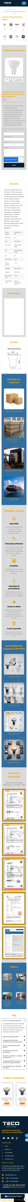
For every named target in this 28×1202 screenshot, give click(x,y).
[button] (17, 3)
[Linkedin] (12, 1138)
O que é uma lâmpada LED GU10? (12, 1020)
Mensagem (6, 147)
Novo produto (17, 102)
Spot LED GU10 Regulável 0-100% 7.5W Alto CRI (14, 1099)
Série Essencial (6, 102)
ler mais (14, 1103)
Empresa (6, 142)
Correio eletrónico (8, 136)
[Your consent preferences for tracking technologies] (25, 1199)
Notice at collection (8, 1200)
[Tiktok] (17, 1138)
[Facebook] (4, 1138)
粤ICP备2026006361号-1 (17, 1187)
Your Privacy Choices (15, 1196)
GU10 (11, 102)
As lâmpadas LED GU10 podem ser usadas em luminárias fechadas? (12, 1061)
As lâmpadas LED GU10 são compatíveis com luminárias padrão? (12, 1041)
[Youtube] (8, 1138)
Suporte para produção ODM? (11, 1036)
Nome (5, 131)
